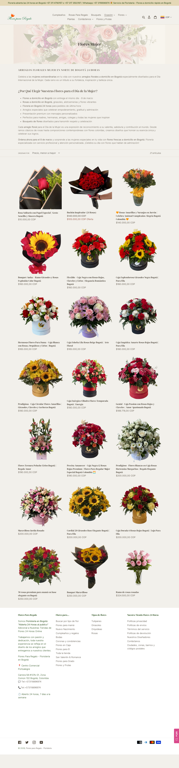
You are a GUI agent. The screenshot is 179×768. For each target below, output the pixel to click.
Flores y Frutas (63, 665)
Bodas (59, 637)
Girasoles (96, 625)
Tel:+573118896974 (31, 681)
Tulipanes (96, 621)
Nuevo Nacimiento (65, 629)
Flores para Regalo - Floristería (39, 748)
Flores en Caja (63, 645)
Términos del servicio (138, 629)
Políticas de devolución (139, 633)
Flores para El (63, 649)
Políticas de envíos (137, 625)
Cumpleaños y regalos (67, 633)
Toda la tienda (63, 653)
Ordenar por (23, 153)
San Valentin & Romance (68, 657)
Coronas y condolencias (68, 641)
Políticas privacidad (137, 621)
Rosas (94, 633)
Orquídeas (96, 629)
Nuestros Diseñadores (138, 637)
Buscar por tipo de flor (67, 621)
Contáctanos (133, 641)
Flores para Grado (65, 661)
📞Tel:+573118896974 (29, 687)
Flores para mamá (65, 625)
